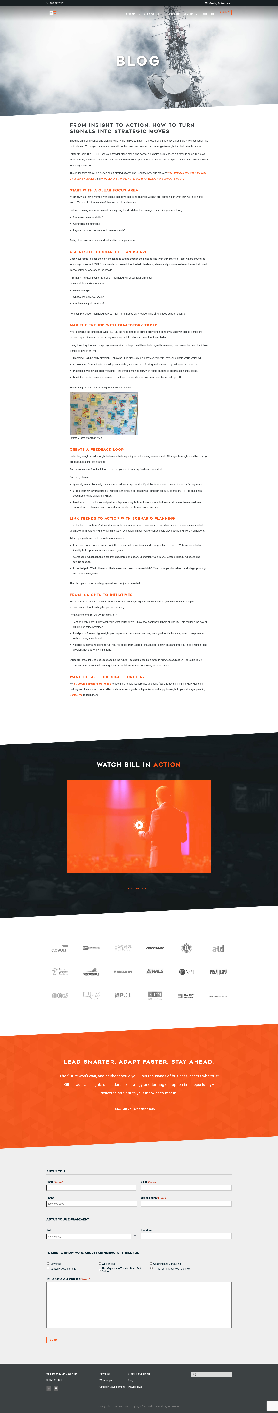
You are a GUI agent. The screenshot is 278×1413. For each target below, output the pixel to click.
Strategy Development (63, 1268)
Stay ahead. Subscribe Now (135, 1109)
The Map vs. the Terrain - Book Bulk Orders (121, 1270)
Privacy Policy (104, 1406)
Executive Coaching (139, 1373)
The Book (174, 14)
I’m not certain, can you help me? (172, 1268)
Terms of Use (121, 1406)
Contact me (76, 694)
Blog (130, 1380)
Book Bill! (135, 888)
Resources (190, 14)
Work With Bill (153, 14)
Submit (55, 1340)
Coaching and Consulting (167, 1263)
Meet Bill (208, 14)
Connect (224, 12)
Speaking (131, 14)
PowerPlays (135, 1386)
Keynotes (55, 1263)
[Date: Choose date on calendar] (135, 1237)
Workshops (108, 1263)
